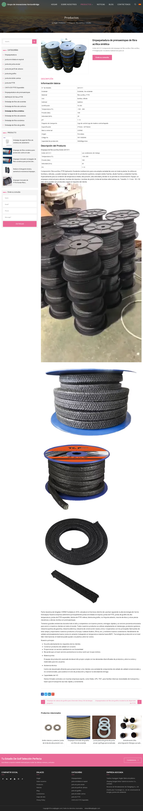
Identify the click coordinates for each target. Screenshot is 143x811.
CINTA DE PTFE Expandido (14, 87)
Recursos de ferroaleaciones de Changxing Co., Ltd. (123, 787)
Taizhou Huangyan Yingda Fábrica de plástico (121, 778)
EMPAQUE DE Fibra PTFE (14, 97)
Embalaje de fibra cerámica (14, 120)
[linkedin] (6, 779)
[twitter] (10, 779)
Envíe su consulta (102, 57)
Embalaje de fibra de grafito (15, 125)
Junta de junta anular (12, 64)
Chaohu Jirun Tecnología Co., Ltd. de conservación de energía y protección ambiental (123, 791)
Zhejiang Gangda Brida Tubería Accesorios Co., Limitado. (121, 782)
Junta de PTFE (10, 83)
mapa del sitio (40, 797)
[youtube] (14, 779)
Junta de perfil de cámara (14, 69)
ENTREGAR (20, 224)
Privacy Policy (40, 800)
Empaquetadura (11, 55)
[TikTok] (22, 779)
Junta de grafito (10, 73)
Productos (86, 4)
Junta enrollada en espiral (14, 59)
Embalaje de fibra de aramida (15, 102)
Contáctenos (123, 4)
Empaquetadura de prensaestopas (17, 92)
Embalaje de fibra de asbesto (15, 116)
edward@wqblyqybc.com (92, 808)
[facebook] (2, 779)
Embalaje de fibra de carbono (15, 106)
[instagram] (18, 779)
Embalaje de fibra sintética (75, 23)
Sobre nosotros (69, 4)
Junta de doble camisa (13, 78)
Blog (111, 4)
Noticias (101, 4)
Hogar (54, 4)
